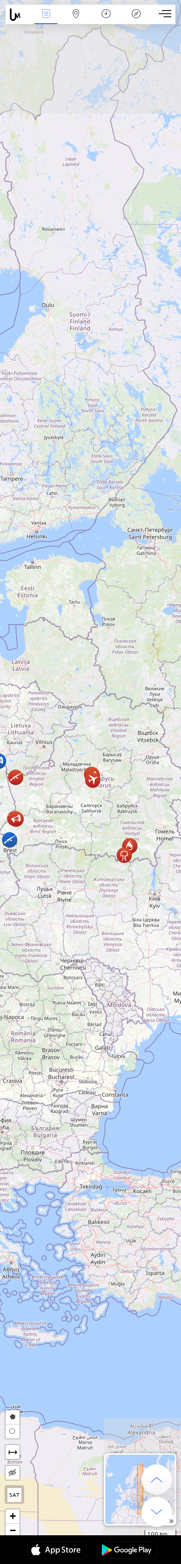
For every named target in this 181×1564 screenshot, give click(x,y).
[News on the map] (18, 15)
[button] (16, 819)
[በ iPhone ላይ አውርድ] (57, 1551)
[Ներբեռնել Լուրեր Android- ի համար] (127, 1551)
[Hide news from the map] (12, 1473)
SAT (14, 1495)
